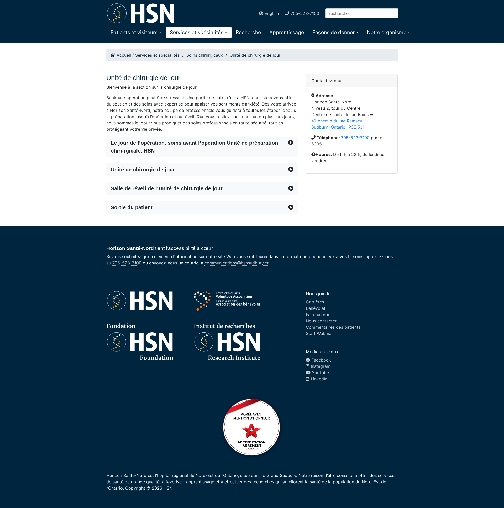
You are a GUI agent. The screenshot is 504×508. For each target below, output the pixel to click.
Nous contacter (321, 320)
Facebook (320, 360)
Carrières (315, 302)
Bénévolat (316, 308)
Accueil (123, 55)
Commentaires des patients (333, 327)
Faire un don (318, 314)
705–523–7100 (126, 262)
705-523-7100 (355, 137)
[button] (136, 32)
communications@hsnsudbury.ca (236, 262)
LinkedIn (318, 378)
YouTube (320, 372)
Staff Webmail (320, 333)
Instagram (319, 366)
